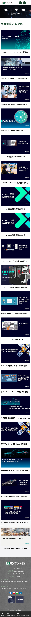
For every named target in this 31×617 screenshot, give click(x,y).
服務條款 (12, 610)
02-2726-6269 (17, 568)
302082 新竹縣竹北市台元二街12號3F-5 (14, 588)
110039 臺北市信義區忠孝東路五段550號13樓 (15, 582)
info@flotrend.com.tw (18, 574)
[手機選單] (28, 3)
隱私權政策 (18, 610)
